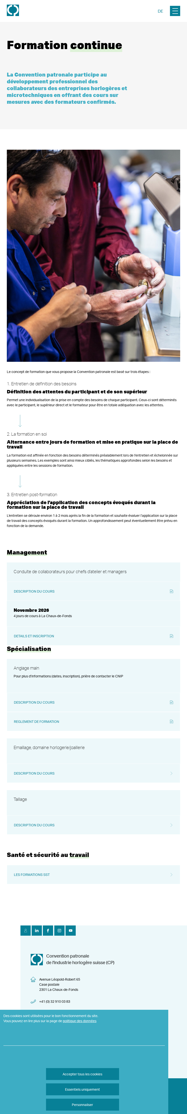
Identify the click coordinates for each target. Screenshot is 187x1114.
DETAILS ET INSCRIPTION (34, 636)
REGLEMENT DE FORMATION (36, 721)
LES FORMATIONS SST (32, 874)
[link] (13, 11)
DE (160, 11)
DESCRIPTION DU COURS (34, 591)
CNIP (119, 676)
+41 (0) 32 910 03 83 (54, 1001)
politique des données (79, 1021)
